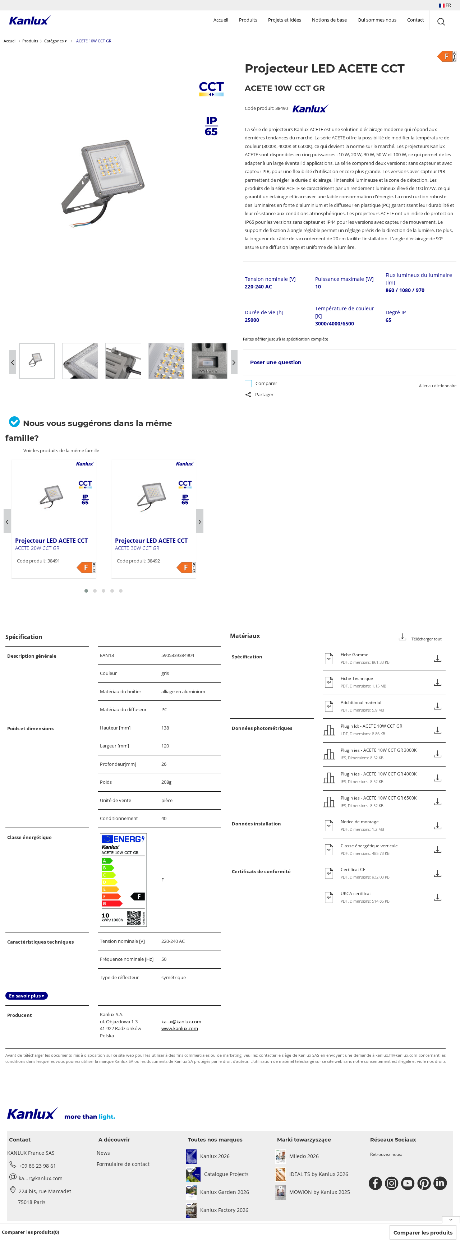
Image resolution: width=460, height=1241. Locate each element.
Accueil (220, 20)
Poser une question (276, 362)
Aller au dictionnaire (437, 385)
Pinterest (425, 1183)
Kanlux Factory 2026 (224, 1210)
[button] (445, 5)
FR (448, 5)
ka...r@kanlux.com (41, 1178)
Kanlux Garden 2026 (224, 1192)
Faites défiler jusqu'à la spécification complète (285, 339)
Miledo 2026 (304, 1156)
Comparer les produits (423, 1233)
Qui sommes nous (377, 20)
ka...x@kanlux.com (181, 1021)
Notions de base (329, 20)
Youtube (409, 1183)
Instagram (393, 1183)
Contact (415, 20)
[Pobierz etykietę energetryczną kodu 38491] (86, 567)
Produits (248, 20)
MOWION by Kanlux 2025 (319, 1192)
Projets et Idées (284, 20)
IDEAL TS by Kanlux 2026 (318, 1174)
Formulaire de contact (123, 1164)
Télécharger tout (426, 639)
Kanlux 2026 (215, 1156)
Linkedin (441, 1183)
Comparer (266, 383)
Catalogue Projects (226, 1174)
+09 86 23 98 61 (37, 1165)
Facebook (376, 1183)
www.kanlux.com (179, 1028)
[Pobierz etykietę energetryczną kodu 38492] (186, 567)
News (103, 1152)
